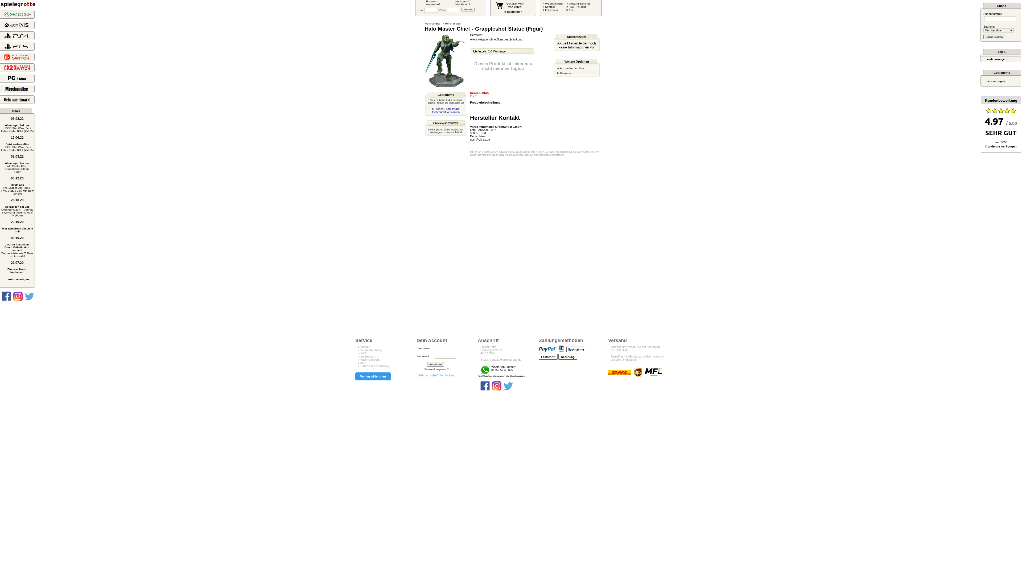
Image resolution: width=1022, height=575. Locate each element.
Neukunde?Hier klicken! (462, 3)
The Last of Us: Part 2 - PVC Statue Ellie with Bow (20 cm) (17, 189)
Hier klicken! (437, 375)
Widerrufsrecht (554, 3)
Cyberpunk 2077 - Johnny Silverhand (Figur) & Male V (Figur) (17, 211)
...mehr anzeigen (17, 279)
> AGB (362, 362)
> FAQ (362, 353)
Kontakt (550, 6)
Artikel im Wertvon (515, 5)
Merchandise (432, 23)
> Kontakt (364, 346)
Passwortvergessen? (433, 3)
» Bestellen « (513, 11)
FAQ (571, 6)
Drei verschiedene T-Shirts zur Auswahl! (17, 250)
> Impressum (366, 356)
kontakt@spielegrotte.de (549, 154)
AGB (572, 10)
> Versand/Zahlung (370, 350)
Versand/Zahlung (579, 3)
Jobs (583, 6)
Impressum (551, 10)
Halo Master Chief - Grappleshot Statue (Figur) (17, 167)
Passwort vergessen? (436, 369)
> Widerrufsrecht (369, 359)
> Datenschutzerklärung (373, 366)
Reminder (566, 73)
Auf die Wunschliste (572, 68)
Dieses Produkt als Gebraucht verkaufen (446, 110)
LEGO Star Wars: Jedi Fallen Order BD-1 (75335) (17, 128)
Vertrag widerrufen (373, 376)
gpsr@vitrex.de (480, 139)
